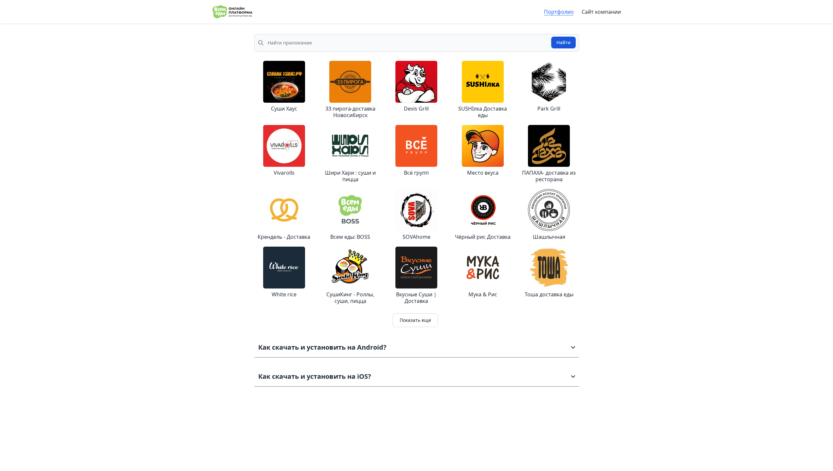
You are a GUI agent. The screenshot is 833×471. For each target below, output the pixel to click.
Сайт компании (601, 11)
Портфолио (559, 11)
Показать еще (415, 320)
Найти (563, 42)
